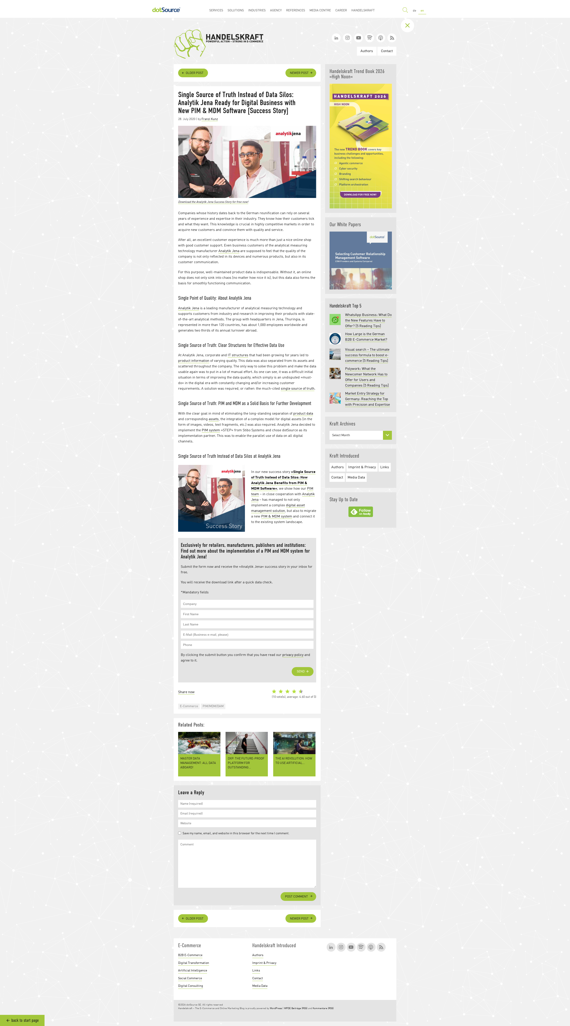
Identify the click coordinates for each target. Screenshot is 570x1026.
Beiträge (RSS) (299, 1008)
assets (214, 419)
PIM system (211, 430)
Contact (387, 51)
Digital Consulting (190, 985)
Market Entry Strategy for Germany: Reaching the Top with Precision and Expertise (367, 399)
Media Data (356, 477)
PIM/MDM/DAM (213, 706)
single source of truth (297, 389)
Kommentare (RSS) (323, 1008)
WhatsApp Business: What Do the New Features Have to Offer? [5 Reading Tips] (368, 320)
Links (384, 467)
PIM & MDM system (276, 516)
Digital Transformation (193, 963)
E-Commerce (189, 706)
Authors (366, 51)
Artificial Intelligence (192, 970)
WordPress (276, 1008)
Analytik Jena (228, 251)
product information (193, 361)
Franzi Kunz (210, 119)
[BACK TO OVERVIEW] (410, 25)
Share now (186, 692)
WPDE (287, 1008)
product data (303, 413)
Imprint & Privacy (362, 467)
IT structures (238, 355)
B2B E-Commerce (190, 955)
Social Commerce (190, 978)
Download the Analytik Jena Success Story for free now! (213, 202)
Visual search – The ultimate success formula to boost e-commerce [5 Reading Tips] (367, 355)
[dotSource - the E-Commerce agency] (166, 9)
